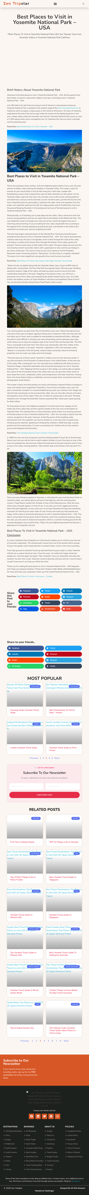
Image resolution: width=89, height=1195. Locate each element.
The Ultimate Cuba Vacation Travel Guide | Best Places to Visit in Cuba (62, 1030)
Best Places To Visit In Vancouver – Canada (34, 576)
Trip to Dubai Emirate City (22, 1028)
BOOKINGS (29, 1126)
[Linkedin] (38, 1116)
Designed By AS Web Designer (72, 1188)
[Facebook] (31, 1116)
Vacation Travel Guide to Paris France (63, 748)
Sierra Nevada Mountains (68, 108)
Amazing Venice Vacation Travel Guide (24, 711)
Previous (34, 758)
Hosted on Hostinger (44, 1190)
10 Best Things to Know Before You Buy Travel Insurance (63, 991)
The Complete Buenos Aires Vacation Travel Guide (37, 433)
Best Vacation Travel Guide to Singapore (62, 878)
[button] (55, 3)
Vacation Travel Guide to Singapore (60, 916)
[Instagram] (57, 1116)
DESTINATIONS (10, 1126)
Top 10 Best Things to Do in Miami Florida (22, 878)
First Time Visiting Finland (22, 842)
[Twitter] (44, 1116)
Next (56, 758)
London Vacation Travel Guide (23, 747)
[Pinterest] (51, 1116)
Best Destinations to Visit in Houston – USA (35, 126)
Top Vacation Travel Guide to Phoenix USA (23, 953)
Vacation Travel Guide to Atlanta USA (21, 916)
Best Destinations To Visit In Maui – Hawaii (62, 711)
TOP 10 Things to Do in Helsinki (63, 842)
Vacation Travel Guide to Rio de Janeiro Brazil (24, 991)
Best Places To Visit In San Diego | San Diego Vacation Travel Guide (44, 261)
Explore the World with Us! (44, 1110)
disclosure (76, 1181)
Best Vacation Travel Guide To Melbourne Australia (62, 953)
